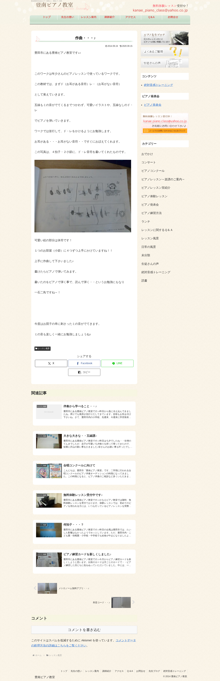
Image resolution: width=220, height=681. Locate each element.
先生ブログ (154, 671)
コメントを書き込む (84, 630)
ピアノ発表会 (152, 104)
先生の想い (76, 671)
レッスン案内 (92, 671)
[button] (84, 372)
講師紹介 (106, 671)
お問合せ (140, 671)
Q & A (130, 671)
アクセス (119, 671)
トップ (64, 671)
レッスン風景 (44, 348)
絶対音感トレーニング (158, 85)
